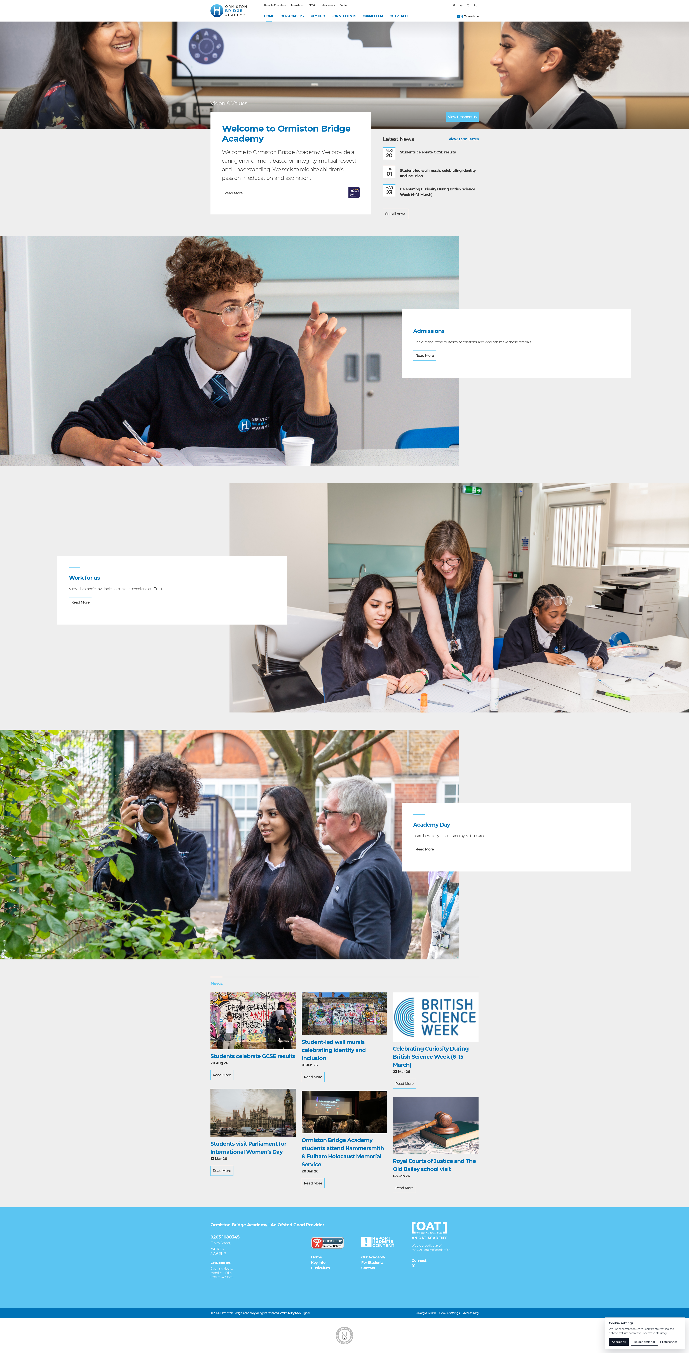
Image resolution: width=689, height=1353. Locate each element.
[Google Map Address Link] (468, 5)
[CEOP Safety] (327, 1243)
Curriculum (373, 16)
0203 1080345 (224, 1237)
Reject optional (644, 1341)
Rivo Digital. (302, 1313)
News (216, 983)
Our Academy (292, 16)
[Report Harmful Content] (377, 1242)
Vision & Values (228, 103)
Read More (233, 193)
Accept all (619, 1341)
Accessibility (471, 1313)
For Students (344, 16)
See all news (395, 214)
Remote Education (274, 5)
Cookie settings (449, 1313)
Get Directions (220, 1263)
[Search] (475, 5)
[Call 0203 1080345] (461, 5)
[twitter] (454, 5)
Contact (344, 5)
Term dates (296, 5)
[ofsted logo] (354, 192)
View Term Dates (464, 139)
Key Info (318, 16)
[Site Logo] (230, 11)
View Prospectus (462, 117)
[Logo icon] (344, 1335)
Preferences (668, 1341)
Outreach (398, 16)
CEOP (311, 5)
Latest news (327, 5)
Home (269, 16)
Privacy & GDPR (425, 1313)
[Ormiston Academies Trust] (429, 1230)
